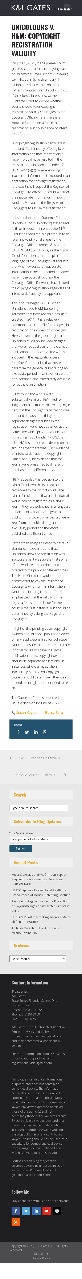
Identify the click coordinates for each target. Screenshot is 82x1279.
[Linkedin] (36, 1211)
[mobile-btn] (67, 7)
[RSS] (16, 1222)
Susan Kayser (27, 712)
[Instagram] (57, 1211)
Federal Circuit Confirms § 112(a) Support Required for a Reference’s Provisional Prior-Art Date (39, 879)
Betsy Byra (54, 712)
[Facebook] (16, 1211)
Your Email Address (21, 833)
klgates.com (44, 1063)
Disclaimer (41, 1254)
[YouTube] (46, 1211)
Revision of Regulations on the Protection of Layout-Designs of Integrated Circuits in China (40, 906)
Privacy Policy (41, 1258)
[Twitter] (26, 1211)
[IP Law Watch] (42, 7)
